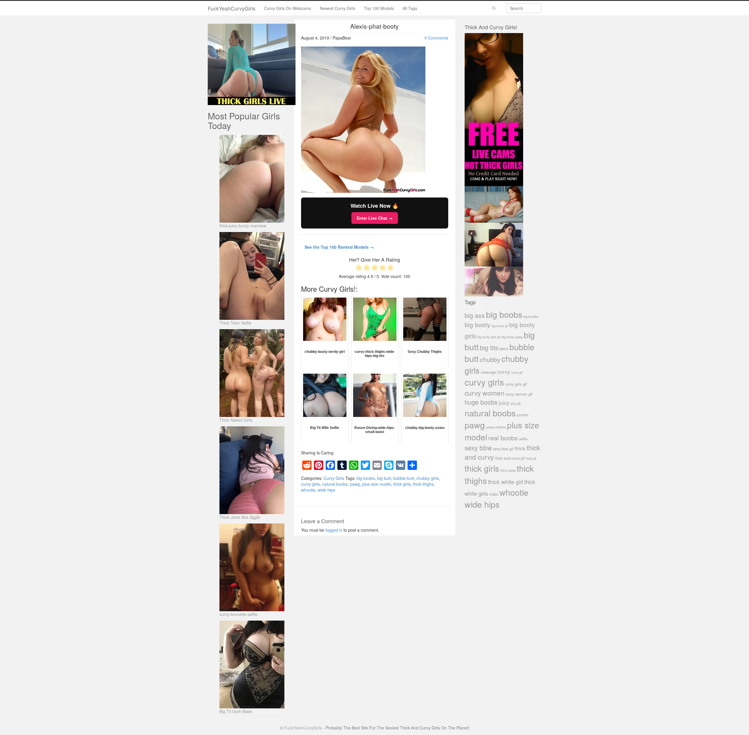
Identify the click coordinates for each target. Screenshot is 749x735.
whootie (308, 490)
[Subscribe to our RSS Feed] (494, 8)
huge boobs (481, 401)
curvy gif (517, 372)
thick (520, 448)
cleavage (488, 372)
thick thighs (423, 484)
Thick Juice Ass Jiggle (239, 517)
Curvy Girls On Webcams (287, 8)
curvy (503, 371)
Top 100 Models (379, 8)
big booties (530, 316)
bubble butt (403, 478)
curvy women (484, 393)
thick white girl (505, 482)
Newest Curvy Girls (337, 8)
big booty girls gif (488, 337)
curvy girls (310, 484)
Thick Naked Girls (235, 420)
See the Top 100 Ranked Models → (339, 247)
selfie (523, 439)
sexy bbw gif (503, 448)
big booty (477, 324)
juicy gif (515, 403)
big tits (489, 347)
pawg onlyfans (496, 427)
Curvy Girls (334, 478)
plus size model (376, 484)
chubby (490, 359)
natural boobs (335, 484)
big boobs (366, 478)
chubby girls (427, 478)
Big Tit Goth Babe (235, 711)
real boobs (503, 437)
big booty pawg (512, 336)
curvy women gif (519, 394)
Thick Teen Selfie (235, 323)
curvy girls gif (516, 384)
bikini (503, 348)
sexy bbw (478, 447)
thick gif (531, 458)
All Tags (410, 8)
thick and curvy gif (510, 458)
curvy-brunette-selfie (238, 614)
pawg (355, 484)
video (493, 494)
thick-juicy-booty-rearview (242, 226)
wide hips (326, 490)
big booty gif (500, 326)
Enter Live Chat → (375, 218)
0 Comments (436, 38)
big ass (475, 315)
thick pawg (508, 470)
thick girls (401, 484)
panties (522, 414)
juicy (504, 402)
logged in (333, 530)
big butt (384, 478)
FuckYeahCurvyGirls (231, 8)
